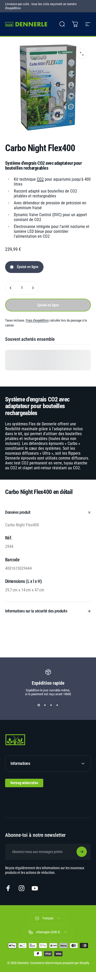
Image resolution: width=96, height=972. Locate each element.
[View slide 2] (45, 705)
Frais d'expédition (37, 320)
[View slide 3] (51, 705)
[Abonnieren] (82, 852)
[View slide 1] (39, 705)
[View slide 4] (57, 705)
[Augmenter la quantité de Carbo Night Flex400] (32, 287)
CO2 (40, 179)
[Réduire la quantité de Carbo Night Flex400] (10, 287)
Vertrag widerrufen (24, 783)
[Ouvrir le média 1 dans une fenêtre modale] (82, 54)
